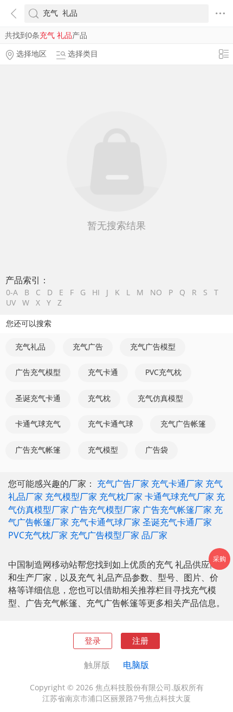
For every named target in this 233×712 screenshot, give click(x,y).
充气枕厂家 (121, 497)
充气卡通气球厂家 (105, 522)
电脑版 (136, 665)
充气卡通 (103, 372)
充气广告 (88, 347)
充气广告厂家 (123, 484)
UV (11, 303)
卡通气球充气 (38, 424)
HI (96, 293)
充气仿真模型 (160, 398)
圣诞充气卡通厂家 (177, 522)
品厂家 (154, 535)
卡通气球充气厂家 (179, 497)
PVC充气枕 (163, 372)
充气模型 (103, 450)
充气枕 (99, 398)
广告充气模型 (38, 372)
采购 (219, 558)
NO (156, 293)
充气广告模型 (153, 347)
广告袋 (156, 450)
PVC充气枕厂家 (38, 535)
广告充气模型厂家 (105, 510)
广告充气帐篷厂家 (177, 510)
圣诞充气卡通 (38, 398)
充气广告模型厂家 (104, 535)
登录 (93, 640)
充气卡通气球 (110, 424)
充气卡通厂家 (177, 484)
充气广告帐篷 (183, 424)
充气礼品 (30, 347)
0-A (12, 293)
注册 (140, 640)
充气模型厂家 (71, 497)
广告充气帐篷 (38, 450)
